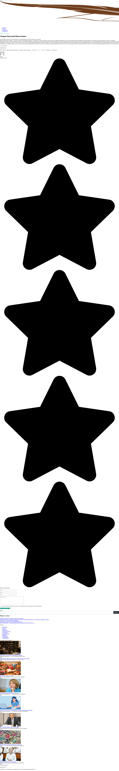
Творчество (4, 635)
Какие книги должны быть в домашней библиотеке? (11, 621)
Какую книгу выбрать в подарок (7, 675)
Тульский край (5, 638)
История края (5, 637)
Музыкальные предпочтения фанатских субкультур (11, 744)
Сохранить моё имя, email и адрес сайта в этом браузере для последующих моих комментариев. (21, 606)
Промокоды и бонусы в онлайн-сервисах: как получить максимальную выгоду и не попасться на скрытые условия (24, 619)
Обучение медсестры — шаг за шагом (8, 761)
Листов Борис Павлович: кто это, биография (9, 727)
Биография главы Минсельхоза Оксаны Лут (9, 693)
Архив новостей (5, 633)
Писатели (4, 27)
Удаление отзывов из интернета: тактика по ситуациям (11, 618)
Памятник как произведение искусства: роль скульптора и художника (15, 658)
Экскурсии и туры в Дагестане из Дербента (9, 620)
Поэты (3, 28)
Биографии (4, 627)
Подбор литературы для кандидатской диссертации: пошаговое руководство (16, 710)
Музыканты (4, 31)
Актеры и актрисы (6, 631)
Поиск (1, 610)
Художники (4, 30)
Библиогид (4, 634)
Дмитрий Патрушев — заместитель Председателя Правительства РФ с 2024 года (17, 622)
